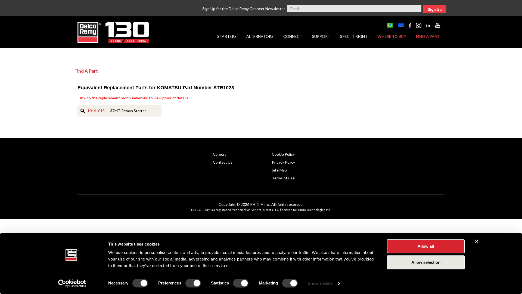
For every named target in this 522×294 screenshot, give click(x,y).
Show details (320, 283)
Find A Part (86, 71)
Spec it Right (354, 36)
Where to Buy (391, 36)
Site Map (279, 170)
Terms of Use (283, 178)
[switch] (193, 283)
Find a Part (428, 36)
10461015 (96, 110)
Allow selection (425, 262)
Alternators (260, 36)
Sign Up (435, 9)
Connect (292, 36)
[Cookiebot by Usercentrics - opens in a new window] (72, 283)
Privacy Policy (283, 162)
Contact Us (222, 162)
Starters (227, 36)
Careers (219, 154)
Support (321, 36)
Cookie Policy (283, 154)
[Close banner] (476, 241)
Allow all (426, 246)
